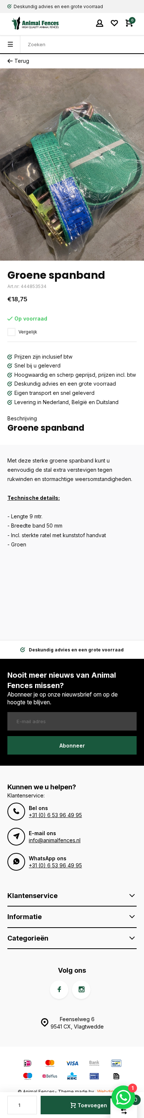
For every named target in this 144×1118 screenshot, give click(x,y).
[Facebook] (59, 989)
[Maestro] (27, 1077)
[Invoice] (116, 1077)
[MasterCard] (50, 1064)
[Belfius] (50, 1077)
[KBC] (72, 1077)
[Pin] (94, 1077)
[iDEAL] (27, 1064)
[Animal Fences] (29, 23)
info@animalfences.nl (54, 840)
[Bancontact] (116, 1064)
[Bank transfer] (94, 1064)
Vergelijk (27, 332)
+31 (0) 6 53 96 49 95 (55, 815)
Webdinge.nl (110, 1091)
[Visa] (72, 1064)
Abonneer (72, 745)
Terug (21, 61)
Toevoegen (92, 1105)
